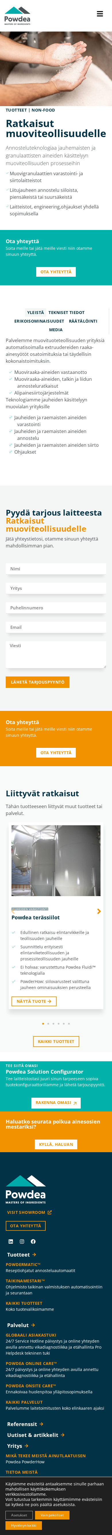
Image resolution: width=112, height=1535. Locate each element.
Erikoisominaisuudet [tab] (39, 321)
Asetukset (19, 1515)
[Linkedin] (11, 1241)
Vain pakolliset (52, 1515)
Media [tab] (56, 329)
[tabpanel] (56, 398)
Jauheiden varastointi (30, 909)
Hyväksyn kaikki (23, 1525)
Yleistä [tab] (35, 312)
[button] (43, 1024)
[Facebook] (33, 1241)
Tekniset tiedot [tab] (66, 312)
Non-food (43, 110)
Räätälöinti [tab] (83, 321)
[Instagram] (22, 1241)
